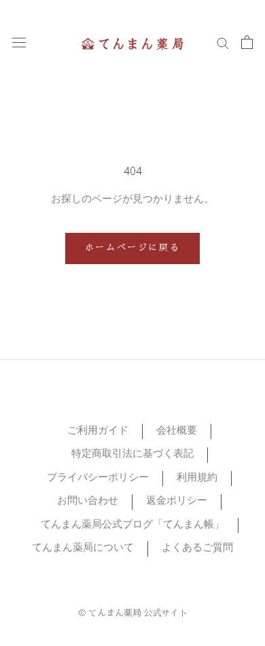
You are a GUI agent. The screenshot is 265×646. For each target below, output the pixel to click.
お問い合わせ (87, 501)
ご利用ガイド (97, 431)
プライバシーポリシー (98, 478)
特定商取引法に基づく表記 (132, 454)
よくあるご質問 (197, 548)
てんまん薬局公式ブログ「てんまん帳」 (132, 525)
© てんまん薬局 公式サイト (133, 614)
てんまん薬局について (83, 548)
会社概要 (176, 431)
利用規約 (197, 478)
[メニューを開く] (19, 42)
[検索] (223, 42)
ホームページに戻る (132, 248)
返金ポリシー (176, 501)
